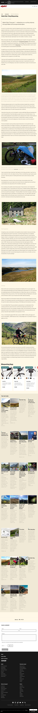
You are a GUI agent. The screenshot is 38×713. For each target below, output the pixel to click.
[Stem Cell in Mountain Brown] (18, 378)
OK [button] (33, 709)
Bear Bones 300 (4, 537)
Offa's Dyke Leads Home (4, 472)
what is (3, 645)
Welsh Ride (18, 44)
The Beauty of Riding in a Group (13, 441)
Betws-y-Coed (22, 687)
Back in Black (30, 504)
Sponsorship (3, 673)
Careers (2, 672)
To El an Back (21, 529)
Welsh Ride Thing (22, 399)
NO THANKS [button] (33, 711)
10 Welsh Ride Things (12, 538)
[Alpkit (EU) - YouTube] (20, 702)
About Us (2, 671)
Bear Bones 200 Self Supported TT (31, 472)
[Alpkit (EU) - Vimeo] (22, 702)
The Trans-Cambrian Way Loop (4, 506)
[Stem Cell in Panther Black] (14, 378)
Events (21, 681)
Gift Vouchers (3, 689)
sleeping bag (16, 169)
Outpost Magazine (22, 667)
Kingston (21, 694)
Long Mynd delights (3, 595)
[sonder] (2, 2)
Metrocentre (22, 696)
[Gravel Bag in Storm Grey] (28, 378)
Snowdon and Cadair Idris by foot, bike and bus (31, 401)
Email (20, 628)
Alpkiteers (21, 669)
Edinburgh (21, 689)
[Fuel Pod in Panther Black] (6, 378)
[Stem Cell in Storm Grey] (21, 378)
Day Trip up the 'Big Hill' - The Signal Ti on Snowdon (22, 506)
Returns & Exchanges (4, 692)
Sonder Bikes (3, 656)
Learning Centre (22, 676)
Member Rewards (3, 688)
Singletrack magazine (23, 41)
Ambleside (21, 685)
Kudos (21, 677)
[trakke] (6, 2)
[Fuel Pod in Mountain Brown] (2, 378)
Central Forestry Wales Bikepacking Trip (22, 442)
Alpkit (2, 654)
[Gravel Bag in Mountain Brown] (26, 378)
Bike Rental (3, 697)
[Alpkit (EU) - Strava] (25, 702)
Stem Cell (16, 381)
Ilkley (20, 692)
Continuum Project (4, 669)
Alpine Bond (3, 687)
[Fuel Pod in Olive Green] (4, 378)
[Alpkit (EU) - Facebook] (13, 702)
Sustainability (27, 1)
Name (3, 628)
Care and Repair (3, 694)
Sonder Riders (22, 671)
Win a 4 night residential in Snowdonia (12, 473)
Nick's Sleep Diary (31, 529)
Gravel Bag (28, 381)
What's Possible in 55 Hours (22, 595)
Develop (21, 680)
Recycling (2, 696)
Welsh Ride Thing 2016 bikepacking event (13, 596)
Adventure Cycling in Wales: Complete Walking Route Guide (4, 409)
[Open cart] (34, 6)
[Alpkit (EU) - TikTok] (18, 702)
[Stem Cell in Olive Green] (16, 378)
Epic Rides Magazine (23, 668)
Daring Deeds (22, 678)
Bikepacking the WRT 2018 (31, 441)
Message (3, 633)
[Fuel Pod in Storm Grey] (8, 378)
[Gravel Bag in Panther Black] (31, 378)
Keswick (21, 693)
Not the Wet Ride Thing (22, 566)
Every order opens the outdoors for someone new (17, 1)
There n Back (3, 565)
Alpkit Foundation (4, 658)
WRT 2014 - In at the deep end (13, 566)
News (21, 672)
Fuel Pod (3, 381)
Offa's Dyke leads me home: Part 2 (13, 408)
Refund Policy (3, 676)
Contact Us (3, 685)
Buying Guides (22, 673)
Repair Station (3, 668)
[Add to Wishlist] (11, 367)
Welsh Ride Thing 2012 (31, 558)
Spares (2, 693)
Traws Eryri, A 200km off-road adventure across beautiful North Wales (22, 474)
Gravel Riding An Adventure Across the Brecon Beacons (13, 506)
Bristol (21, 688)
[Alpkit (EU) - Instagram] (15, 702)
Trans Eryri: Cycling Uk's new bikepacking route (4, 434)
